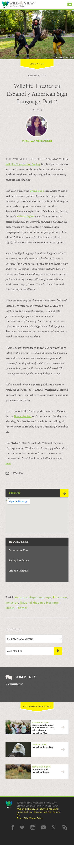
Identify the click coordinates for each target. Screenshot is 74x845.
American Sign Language (33, 597)
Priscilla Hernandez (37, 140)
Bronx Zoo (33, 809)
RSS (64, 827)
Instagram (32, 827)
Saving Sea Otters (19, 560)
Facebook (13, 827)
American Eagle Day (42, 747)
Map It (64, 493)
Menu (69, 4)
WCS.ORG (22, 809)
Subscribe (58, 651)
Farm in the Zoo (18, 550)
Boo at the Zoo (22, 416)
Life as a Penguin (18, 570)
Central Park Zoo (25, 812)
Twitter (22, 827)
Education (37, 64)
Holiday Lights (25, 216)
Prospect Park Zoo (42, 812)
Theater (22, 608)
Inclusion (12, 602)
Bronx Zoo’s (37, 191)
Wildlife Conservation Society (5, 4)
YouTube (43, 827)
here (8, 463)
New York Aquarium (48, 809)
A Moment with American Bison (40, 771)
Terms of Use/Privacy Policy (30, 818)
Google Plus (54, 827)
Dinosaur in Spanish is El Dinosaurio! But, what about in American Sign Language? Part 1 (31, 728)
